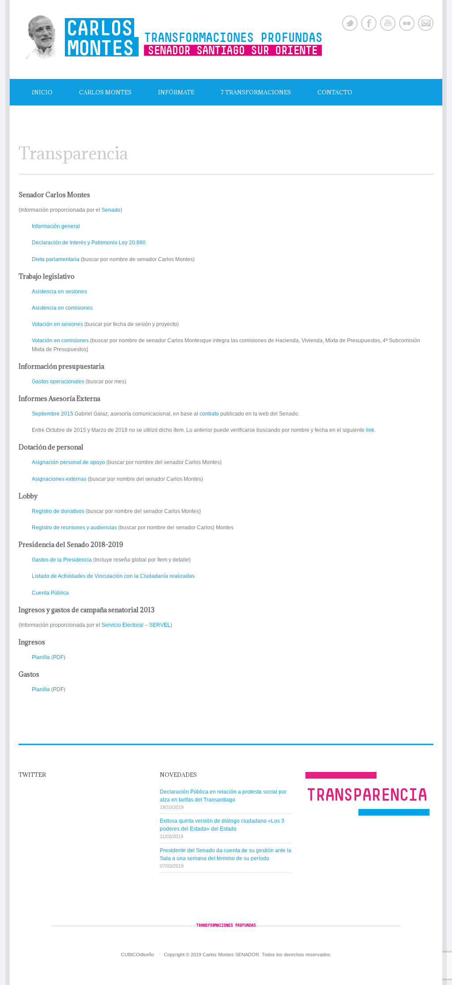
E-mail (425, 23)
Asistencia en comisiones (62, 308)
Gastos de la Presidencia (62, 560)
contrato (209, 414)
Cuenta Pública (50, 593)
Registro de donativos (58, 511)
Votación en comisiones (60, 340)
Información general (56, 226)
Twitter (350, 23)
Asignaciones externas (59, 479)
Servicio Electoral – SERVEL (136, 625)
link (370, 430)
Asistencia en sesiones (59, 291)
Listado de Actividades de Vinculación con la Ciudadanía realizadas (113, 576)
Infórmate (176, 92)
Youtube (388, 23)
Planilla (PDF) (48, 657)
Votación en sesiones (57, 324)
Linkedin (406, 23)
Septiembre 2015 (52, 414)
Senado (111, 210)
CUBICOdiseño (137, 954)
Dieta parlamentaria (55, 259)
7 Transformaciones (256, 92)
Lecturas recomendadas (74, 118)
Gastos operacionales (58, 381)
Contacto (334, 92)
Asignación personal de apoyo (68, 462)
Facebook (369, 23)
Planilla (41, 689)
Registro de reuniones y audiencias (74, 527)
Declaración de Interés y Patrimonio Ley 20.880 (89, 243)
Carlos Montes (105, 92)
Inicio (42, 92)
